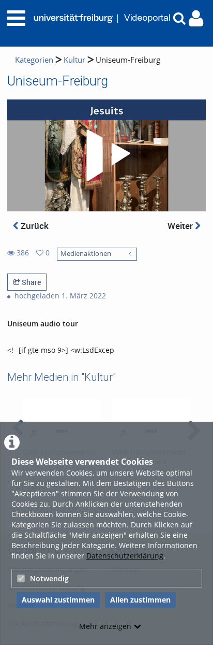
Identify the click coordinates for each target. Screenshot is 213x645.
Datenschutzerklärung (124, 556)
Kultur (74, 59)
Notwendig (49, 578)
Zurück (34, 226)
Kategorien (34, 59)
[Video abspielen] (106, 155)
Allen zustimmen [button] (140, 600)
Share (30, 282)
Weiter (181, 226)
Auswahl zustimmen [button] (58, 600)
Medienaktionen (85, 253)
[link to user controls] (196, 18)
